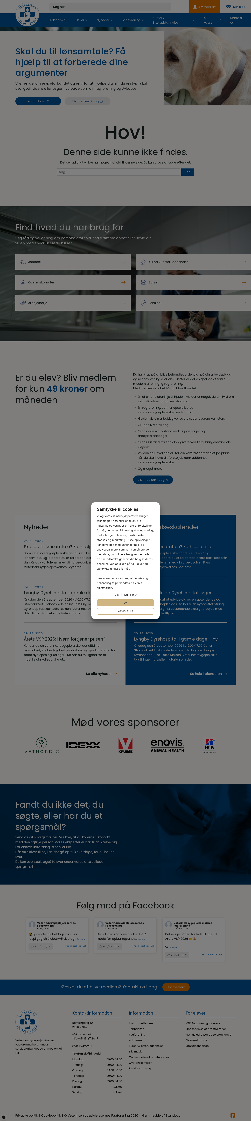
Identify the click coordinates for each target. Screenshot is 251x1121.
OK (125, 602)
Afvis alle (125, 611)
